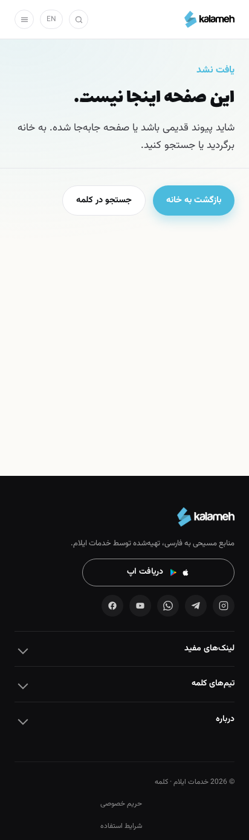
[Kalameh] (209, 19)
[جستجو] (78, 19)
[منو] (24, 19)
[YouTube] (140, 606)
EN (51, 19)
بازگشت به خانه (193, 200)
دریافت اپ (145, 572)
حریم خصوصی (121, 803)
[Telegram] (196, 606)
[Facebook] (112, 606)
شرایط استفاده (121, 826)
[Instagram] (223, 606)
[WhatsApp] (168, 606)
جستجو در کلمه (104, 200)
